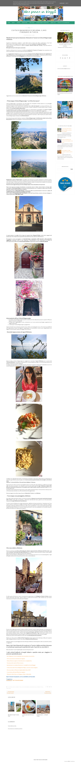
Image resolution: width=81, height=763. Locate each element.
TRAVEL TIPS (53, 22)
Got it (67, 3)
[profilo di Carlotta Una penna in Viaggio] (65, 191)
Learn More (62, 3)
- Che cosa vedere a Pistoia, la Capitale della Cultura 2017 (18, 670)
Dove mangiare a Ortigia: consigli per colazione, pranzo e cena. (67, 152)
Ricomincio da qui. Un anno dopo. (13, 715)
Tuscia (10, 688)
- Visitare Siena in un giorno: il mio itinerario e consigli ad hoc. (19, 660)
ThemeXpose (72, 761)
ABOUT (13, 22)
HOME (9, 22)
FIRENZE (18, 22)
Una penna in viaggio (28, 35)
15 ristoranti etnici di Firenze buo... (28, 715)
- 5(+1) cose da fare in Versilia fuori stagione (15, 658)
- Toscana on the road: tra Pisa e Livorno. (15, 663)
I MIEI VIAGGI (31, 22)
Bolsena (29, 27)
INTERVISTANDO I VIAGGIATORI (42, 22)
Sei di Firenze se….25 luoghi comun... (42, 715)
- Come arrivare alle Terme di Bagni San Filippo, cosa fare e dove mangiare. (22, 667)
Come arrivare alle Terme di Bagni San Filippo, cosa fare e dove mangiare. (67, 130)
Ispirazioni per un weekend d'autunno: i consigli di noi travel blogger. (21, 665)
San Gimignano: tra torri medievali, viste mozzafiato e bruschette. (21, 656)
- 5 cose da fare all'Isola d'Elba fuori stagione (15, 672)
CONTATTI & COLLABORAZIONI (63, 22)
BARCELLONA (24, 22)
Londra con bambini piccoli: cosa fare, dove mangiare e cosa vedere (67, 141)
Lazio (7, 688)
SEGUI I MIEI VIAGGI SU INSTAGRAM (40, 759)
